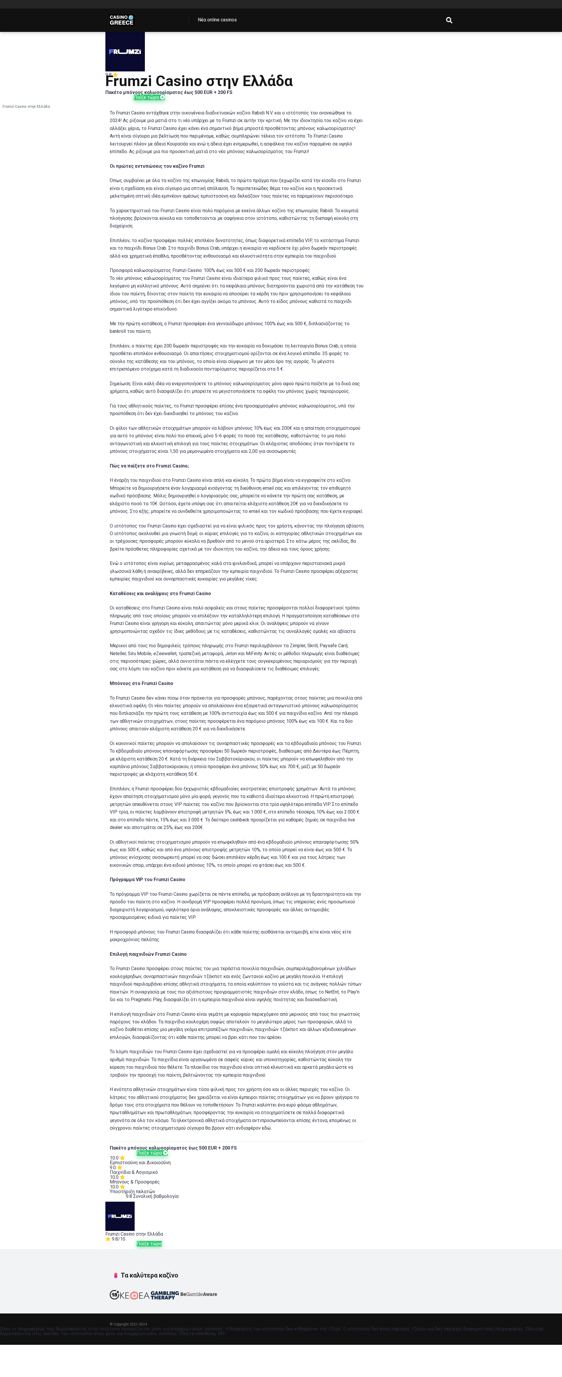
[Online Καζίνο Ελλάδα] (122, 18)
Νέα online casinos (217, 20)
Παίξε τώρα (147, 97)
